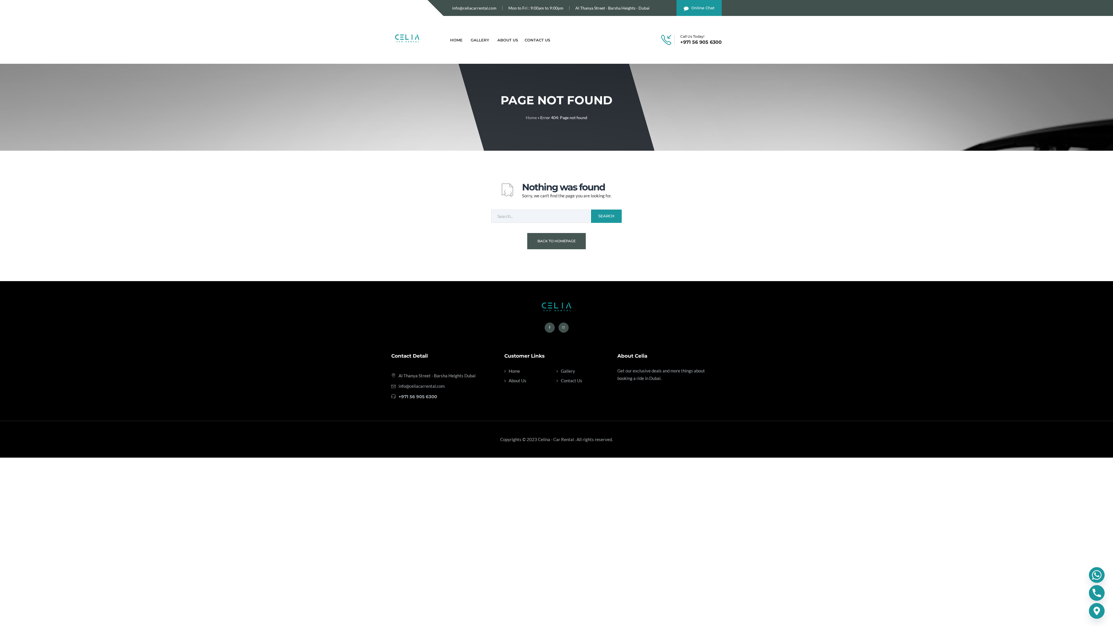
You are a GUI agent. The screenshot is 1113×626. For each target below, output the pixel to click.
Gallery (480, 40)
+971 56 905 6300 (701, 42)
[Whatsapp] (1097, 575)
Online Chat (702, 8)
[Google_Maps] (1097, 611)
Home (456, 40)
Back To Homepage (556, 241)
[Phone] (1097, 593)
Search (606, 216)
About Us (507, 40)
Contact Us (537, 40)
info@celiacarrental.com (474, 8)
